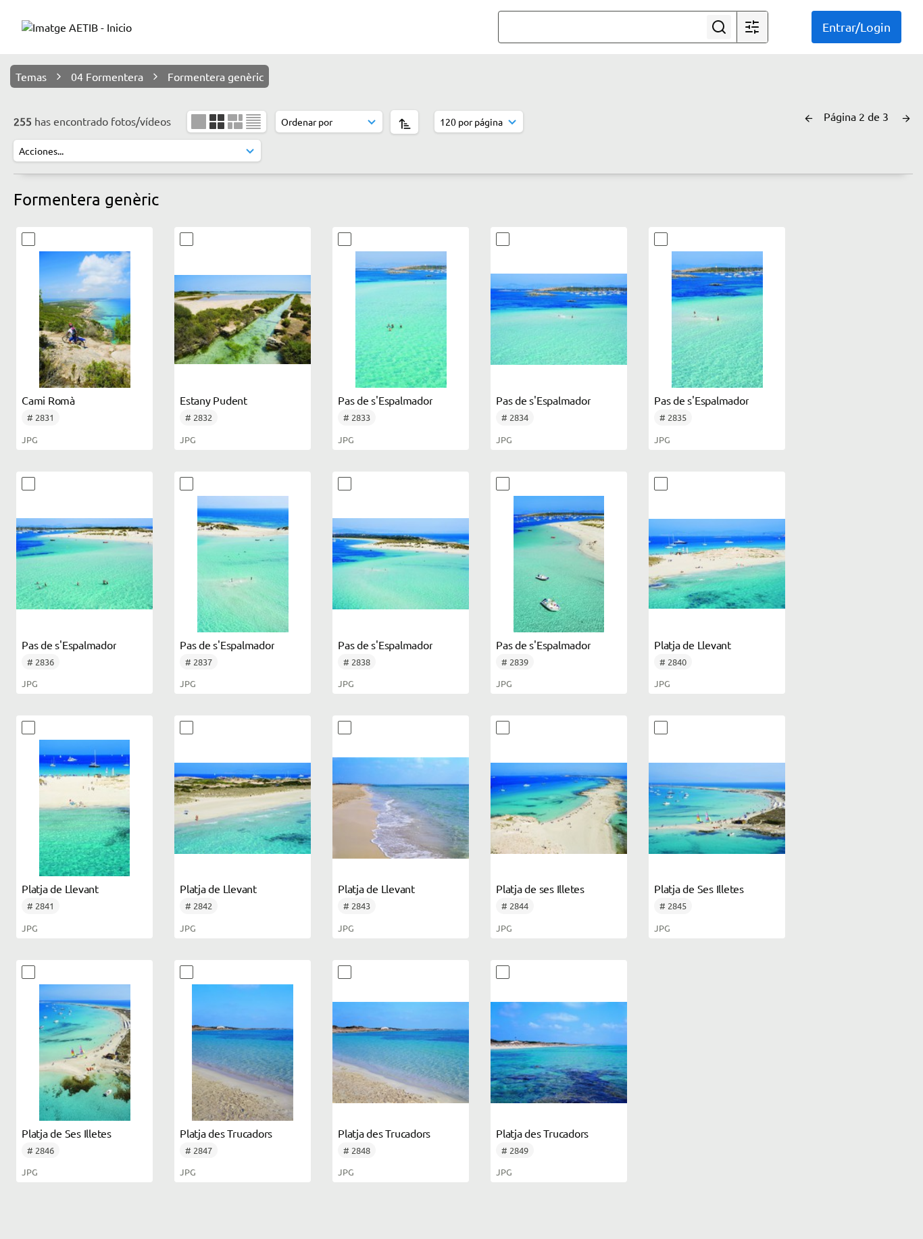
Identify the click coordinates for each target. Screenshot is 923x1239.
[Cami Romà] (84, 319)
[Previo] (809, 116)
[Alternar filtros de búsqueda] (752, 27)
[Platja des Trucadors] (242, 1052)
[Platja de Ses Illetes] (717, 808)
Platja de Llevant (692, 644)
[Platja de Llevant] (717, 564)
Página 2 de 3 (857, 116)
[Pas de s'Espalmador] (400, 319)
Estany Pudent (213, 400)
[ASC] (404, 122)
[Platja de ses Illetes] (559, 808)
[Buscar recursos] (719, 27)
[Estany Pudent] (242, 319)
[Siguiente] (906, 116)
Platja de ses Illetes (540, 888)
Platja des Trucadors (226, 1133)
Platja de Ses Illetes (699, 888)
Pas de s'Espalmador (385, 400)
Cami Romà (48, 400)
